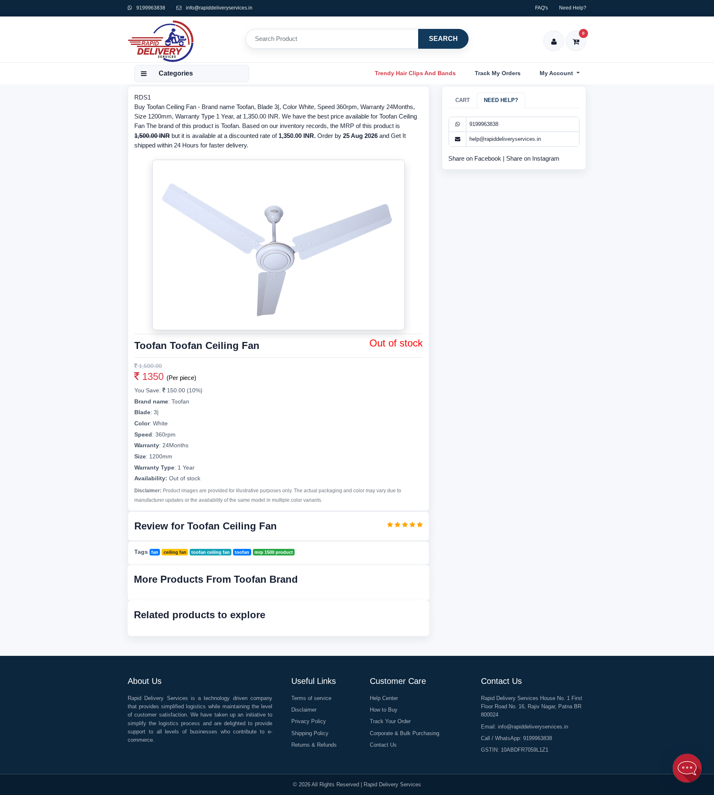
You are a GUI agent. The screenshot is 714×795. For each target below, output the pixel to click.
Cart (462, 100)
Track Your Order (390, 721)
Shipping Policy (309, 733)
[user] (554, 36)
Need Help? (572, 8)
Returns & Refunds (314, 745)
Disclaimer (304, 710)
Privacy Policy (308, 721)
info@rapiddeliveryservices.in (219, 8)
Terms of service (311, 698)
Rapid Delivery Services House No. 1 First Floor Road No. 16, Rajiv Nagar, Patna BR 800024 (531, 706)
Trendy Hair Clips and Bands (415, 73)
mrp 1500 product (274, 552)
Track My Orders (498, 73)
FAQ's (541, 8)
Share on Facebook (475, 158)
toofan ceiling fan (210, 552)
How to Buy (383, 710)
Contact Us (383, 745)
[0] (576, 36)
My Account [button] (557, 73)
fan (154, 552)
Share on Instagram (532, 158)
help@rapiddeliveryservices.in (505, 139)
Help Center (384, 698)
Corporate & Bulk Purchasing (404, 733)
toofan (242, 552)
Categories (176, 73)
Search (443, 38)
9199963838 (150, 8)
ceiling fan (175, 552)
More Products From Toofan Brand (216, 579)
